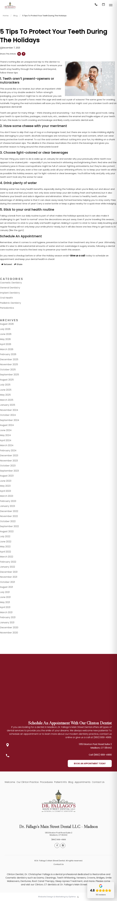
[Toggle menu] (110, 5)
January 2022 (7, 566)
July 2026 (5, 329)
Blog (15, 15)
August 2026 (7, 324)
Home (6, 15)
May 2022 (5, 546)
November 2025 (9, 364)
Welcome (10, 782)
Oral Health (6, 297)
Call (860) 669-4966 (100, 754)
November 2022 (9, 516)
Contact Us (98, 782)
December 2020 (9, 627)
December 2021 (9, 572)
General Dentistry (10, 287)
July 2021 (5, 592)
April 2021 (5, 607)
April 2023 (5, 491)
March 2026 (6, 349)
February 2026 (8, 354)
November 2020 (9, 632)
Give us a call (77, 255)
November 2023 (9, 460)
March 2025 (6, 400)
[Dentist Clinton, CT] (10, 9)
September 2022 (9, 526)
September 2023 (9, 470)
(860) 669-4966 (58, 839)
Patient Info (60, 782)
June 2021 (5, 597)
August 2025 (7, 379)
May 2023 (5, 485)
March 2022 (6, 556)
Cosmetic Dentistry (11, 282)
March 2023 (6, 496)
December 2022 (9, 511)
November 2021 (8, 577)
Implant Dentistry (10, 292)
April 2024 (5, 440)
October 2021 (7, 582)
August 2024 (7, 425)
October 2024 (8, 415)
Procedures (46, 782)
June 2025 (5, 389)
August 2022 (7, 531)
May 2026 (5, 339)
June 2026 (5, 334)
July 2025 (5, 384)
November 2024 (9, 410)
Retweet (7, 264)
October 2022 (8, 521)
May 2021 (5, 602)
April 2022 (5, 551)
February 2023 (8, 501)
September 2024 (9, 420)
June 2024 (6, 430)
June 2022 (5, 541)
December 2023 (9, 455)
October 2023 (8, 465)
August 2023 (7, 475)
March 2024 (6, 445)
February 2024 (8, 450)
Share (19, 264)
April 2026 (5, 344)
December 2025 (9, 359)
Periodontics (7, 308)
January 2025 (7, 405)
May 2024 (5, 435)
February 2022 (8, 561)
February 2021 (8, 617)
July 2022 (5, 536)
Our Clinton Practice (28, 782)
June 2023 (5, 480)
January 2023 (7, 506)
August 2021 (6, 587)
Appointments (82, 782)
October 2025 (8, 369)
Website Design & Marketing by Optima (57, 896)
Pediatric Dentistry (10, 303)
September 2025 (9, 374)
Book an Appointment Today (90, 763)
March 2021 (6, 612)
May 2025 (5, 394)
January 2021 (7, 622)
